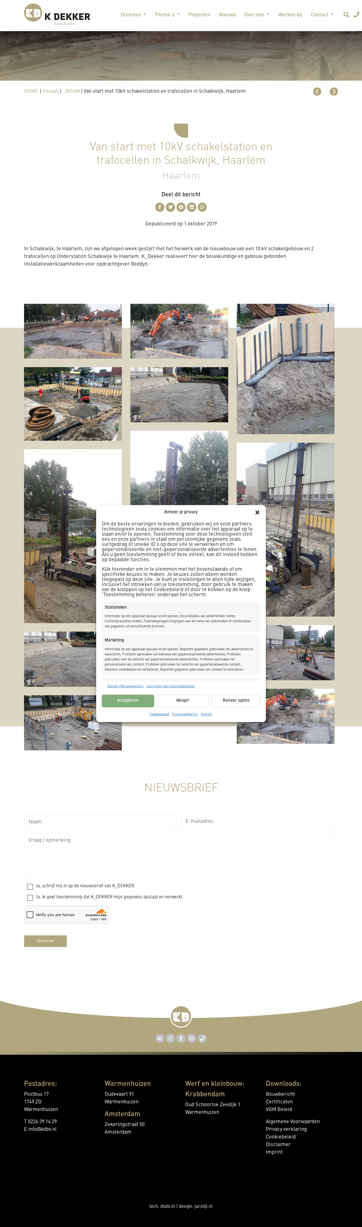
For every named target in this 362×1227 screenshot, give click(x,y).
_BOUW (71, 91)
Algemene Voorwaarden (293, 1121)
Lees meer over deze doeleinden (170, 686)
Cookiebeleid (159, 714)
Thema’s (165, 15)
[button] (257, 512)
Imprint (206, 714)
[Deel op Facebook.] (160, 207)
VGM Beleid (279, 1109)
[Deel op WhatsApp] (202, 207)
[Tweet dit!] (170, 207)
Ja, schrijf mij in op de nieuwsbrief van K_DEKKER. (85, 886)
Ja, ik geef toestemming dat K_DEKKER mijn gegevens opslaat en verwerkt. (109, 897)
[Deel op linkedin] (191, 207)
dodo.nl (167, 1206)
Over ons (255, 15)
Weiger (182, 701)
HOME (31, 91)
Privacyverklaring (185, 714)
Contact (320, 15)
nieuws (50, 91)
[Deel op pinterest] (181, 207)
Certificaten (279, 1102)
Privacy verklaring (286, 1129)
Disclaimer (278, 1144)
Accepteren (128, 701)
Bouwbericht (280, 1094)
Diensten (131, 15)
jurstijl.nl (204, 1206)
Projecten (199, 15)
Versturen (45, 941)
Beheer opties (236, 701)
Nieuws (227, 15)
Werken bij (290, 15)
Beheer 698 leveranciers (125, 686)
